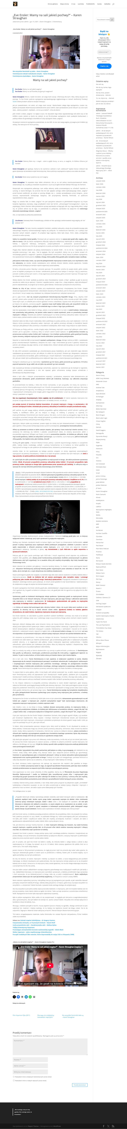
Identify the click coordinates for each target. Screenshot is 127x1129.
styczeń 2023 (100, 312)
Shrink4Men (100, 594)
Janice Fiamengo (101, 479)
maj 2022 (99, 337)
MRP (97, 524)
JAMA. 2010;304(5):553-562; (44, 491)
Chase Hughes (101, 421)
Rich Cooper (100, 576)
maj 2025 (99, 227)
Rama (98, 558)
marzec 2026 (100, 196)
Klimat (98, 497)
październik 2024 (101, 248)
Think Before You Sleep (103, 628)
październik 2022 (101, 321)
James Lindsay (100, 476)
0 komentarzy (57, 22)
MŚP (97, 527)
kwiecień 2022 (100, 340)
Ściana (98, 591)
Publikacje (99, 555)
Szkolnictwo (100, 619)
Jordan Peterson (101, 485)
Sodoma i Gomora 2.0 (103, 597)
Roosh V (98, 588)
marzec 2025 (100, 233)
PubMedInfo (90, 4)
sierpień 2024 (100, 254)
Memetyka (99, 518)
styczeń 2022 (100, 349)
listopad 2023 (100, 282)
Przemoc (99, 552)
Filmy (98, 452)
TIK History (99, 631)
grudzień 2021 (101, 352)
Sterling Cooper (101, 604)
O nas (73, 4)
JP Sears (98, 488)
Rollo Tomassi (100, 585)
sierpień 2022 (100, 327)
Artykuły (98, 400)
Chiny (98, 424)
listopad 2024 (100, 245)
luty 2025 (99, 236)
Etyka (98, 442)
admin (26, 22)
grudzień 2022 (101, 315)
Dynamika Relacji (101, 436)
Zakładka (107, 4)
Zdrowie (98, 658)
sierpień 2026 (100, 181)
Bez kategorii (100, 412)
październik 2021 (101, 358)
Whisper (99, 643)
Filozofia (98, 455)
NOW (14, 101)
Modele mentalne (102, 521)
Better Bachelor (101, 409)
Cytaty (99, 4)
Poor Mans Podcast (102, 549)
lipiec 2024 (99, 257)
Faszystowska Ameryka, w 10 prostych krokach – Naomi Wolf (34, 923)
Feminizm (99, 449)
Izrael (98, 473)
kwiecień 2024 (100, 266)
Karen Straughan (45, 22)
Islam (98, 470)
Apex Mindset (100, 394)
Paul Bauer (99, 545)
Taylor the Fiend (101, 622)
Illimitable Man (101, 467)
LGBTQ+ (98, 507)
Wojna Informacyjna (102, 646)
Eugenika (99, 445)
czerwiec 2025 (100, 224)
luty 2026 (99, 199)
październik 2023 (101, 285)
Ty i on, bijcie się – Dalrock (105, 98)
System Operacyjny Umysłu (105, 616)
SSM (97, 600)
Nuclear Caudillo (101, 533)
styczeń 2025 (100, 239)
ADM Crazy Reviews (102, 378)
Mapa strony (64, 4)
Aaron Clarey (100, 375)
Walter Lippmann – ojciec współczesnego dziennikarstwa (32, 932)
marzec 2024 (100, 270)
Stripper (99, 610)
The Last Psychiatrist (103, 625)
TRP (97, 634)
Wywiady (99, 655)
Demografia (100, 433)
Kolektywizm (100, 500)
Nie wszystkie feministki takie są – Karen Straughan (72, 1016)
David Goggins (101, 430)
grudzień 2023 (101, 279)
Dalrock (98, 427)
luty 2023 (99, 309)
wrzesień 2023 (101, 288)
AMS (97, 384)
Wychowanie (100, 649)
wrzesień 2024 (101, 251)
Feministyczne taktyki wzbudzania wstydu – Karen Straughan (34, 74)
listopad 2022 (100, 318)
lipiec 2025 (99, 221)
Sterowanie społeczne (103, 607)
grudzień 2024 (101, 242)
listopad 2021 (100, 355)
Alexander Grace (101, 381)
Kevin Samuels (101, 494)
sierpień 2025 (100, 218)
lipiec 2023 (99, 294)
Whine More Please (102, 640)
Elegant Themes (33, 1126)
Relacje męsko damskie (103, 564)
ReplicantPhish (101, 567)
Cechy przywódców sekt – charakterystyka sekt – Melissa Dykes (34, 925)
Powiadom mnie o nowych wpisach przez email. (31, 1081)
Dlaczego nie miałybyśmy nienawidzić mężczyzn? (45, 1016)
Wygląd (98, 652)
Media (98, 515)
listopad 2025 (100, 208)
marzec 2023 (100, 306)
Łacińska (81, 4)
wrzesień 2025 (101, 214)
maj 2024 (99, 263)
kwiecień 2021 (100, 364)
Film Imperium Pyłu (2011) (21, 1015)
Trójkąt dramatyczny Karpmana (23, 927)
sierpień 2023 (100, 291)
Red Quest (99, 561)
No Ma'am (99, 530)
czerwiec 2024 (100, 260)
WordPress (57, 1126)
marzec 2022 (100, 343)
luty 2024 (99, 272)
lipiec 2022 (99, 330)
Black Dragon (100, 415)
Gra (97, 458)
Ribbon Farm (100, 573)
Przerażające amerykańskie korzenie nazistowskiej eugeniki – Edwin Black (38, 930)
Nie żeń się (99, 84)
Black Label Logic (101, 418)
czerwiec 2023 (100, 297)
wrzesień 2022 (101, 324)
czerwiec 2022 (100, 334)
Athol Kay (99, 406)
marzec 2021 (100, 367)
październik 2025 (101, 211)
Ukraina (98, 637)
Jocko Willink (100, 482)
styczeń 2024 (100, 276)
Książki (98, 503)
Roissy (98, 582)
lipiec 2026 (99, 184)
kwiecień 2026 (100, 193)
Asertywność (100, 403)
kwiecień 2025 (100, 230)
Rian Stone (99, 570)
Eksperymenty (100, 439)
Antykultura (100, 391)
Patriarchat (99, 542)
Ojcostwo (99, 536)
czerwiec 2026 (100, 187)
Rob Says (99, 579)
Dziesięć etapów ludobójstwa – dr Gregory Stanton (37, 920)
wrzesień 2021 (101, 361)
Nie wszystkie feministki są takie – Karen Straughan (30, 71)
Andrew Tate (100, 387)
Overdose (99, 539)
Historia (98, 461)
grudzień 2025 (101, 205)
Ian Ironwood (100, 464)
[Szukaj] (112, 20)
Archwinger (100, 397)
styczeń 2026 (100, 202)
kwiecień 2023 (100, 303)
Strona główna (53, 4)
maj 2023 (99, 300)
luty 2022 (99, 346)
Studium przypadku (102, 613)
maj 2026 (99, 190)
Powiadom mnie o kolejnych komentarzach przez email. (33, 1077)
